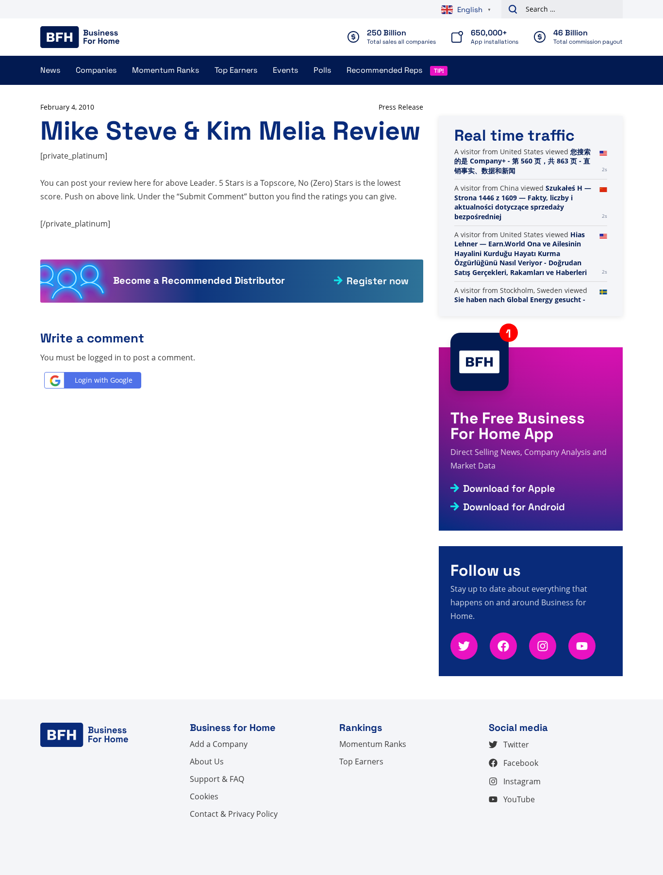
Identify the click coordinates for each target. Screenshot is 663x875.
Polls (322, 70)
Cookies (204, 796)
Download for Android (514, 507)
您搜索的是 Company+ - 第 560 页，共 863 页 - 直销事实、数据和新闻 (522, 161)
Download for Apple (509, 488)
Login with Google (104, 380)
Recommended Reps (384, 70)
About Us (207, 761)
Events (285, 70)
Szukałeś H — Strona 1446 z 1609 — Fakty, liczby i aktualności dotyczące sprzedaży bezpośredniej (522, 202)
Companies (96, 70)
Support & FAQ (217, 779)
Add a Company (219, 744)
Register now (378, 281)
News (50, 70)
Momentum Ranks (165, 70)
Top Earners (236, 70)
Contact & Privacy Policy (234, 814)
